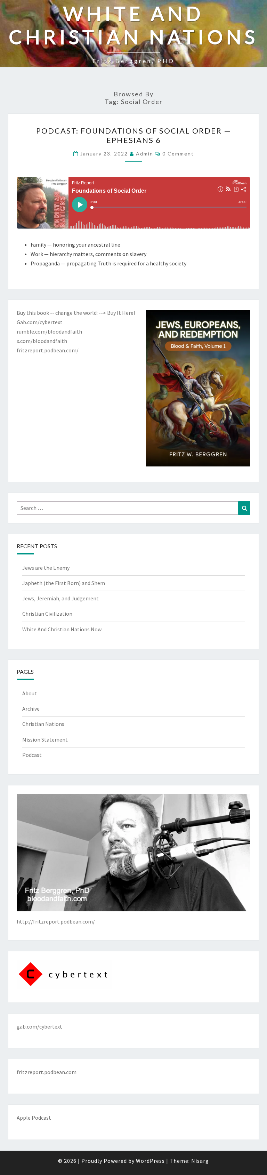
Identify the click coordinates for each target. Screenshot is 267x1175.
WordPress (150, 1160)
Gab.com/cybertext (40, 322)
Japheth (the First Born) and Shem (63, 582)
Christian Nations (43, 723)
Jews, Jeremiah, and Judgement (60, 598)
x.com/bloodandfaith (42, 340)
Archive (31, 708)
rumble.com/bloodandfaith (49, 331)
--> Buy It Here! (117, 312)
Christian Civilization (47, 613)
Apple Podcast (34, 1117)
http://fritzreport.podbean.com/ (56, 921)
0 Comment (178, 154)
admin (144, 154)
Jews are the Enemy (46, 567)
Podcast (32, 754)
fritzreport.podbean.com (46, 1072)
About (29, 693)
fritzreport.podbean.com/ (48, 350)
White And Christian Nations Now (62, 629)
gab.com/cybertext (39, 1026)
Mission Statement (45, 739)
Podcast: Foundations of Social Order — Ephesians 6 (133, 135)
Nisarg (200, 1160)
